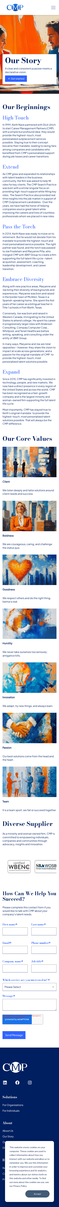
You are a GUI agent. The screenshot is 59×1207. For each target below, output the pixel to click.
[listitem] (37, 867)
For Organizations (13, 1105)
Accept (37, 1193)
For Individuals (11, 1110)
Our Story (8, 1136)
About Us (8, 1130)
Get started (17, 78)
